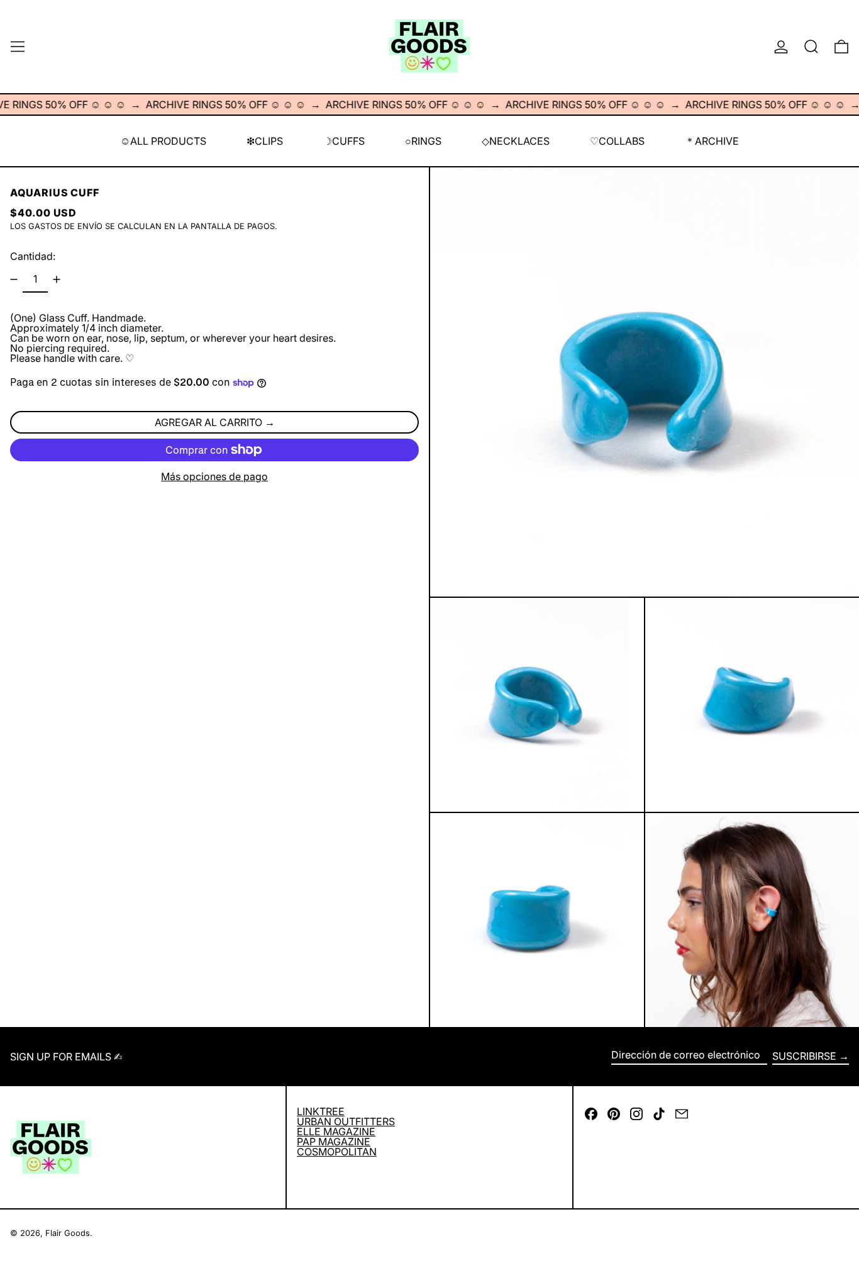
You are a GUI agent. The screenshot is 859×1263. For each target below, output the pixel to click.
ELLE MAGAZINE (336, 1131)
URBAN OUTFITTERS (346, 1121)
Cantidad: (32, 256)
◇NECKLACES (516, 141)
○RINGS (423, 141)
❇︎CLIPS (265, 141)
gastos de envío (65, 226)
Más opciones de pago (214, 476)
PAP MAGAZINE (333, 1141)
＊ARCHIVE (712, 141)
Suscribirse (804, 1056)
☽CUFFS (344, 141)
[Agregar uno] (56, 279)
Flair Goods (67, 1233)
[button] (811, 46)
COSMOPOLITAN (337, 1151)
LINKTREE (321, 1111)
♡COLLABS (617, 141)
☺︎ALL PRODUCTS (163, 141)
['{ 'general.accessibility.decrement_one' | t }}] (14, 279)
